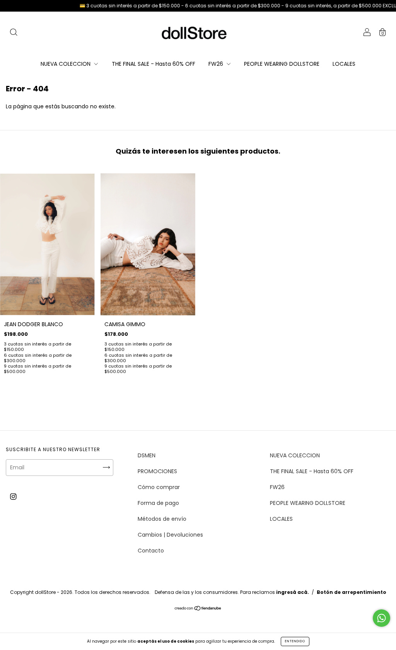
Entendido (295, 641)
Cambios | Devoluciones (170, 535)
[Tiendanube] (198, 609)
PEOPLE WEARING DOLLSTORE (281, 64)
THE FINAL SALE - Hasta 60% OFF (153, 64)
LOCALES (344, 64)
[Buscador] (13, 33)
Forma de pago (158, 503)
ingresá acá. (292, 592)
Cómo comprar (159, 487)
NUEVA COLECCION (66, 64)
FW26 (216, 64)
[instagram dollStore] (13, 497)
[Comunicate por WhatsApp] (381, 618)
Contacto (151, 550)
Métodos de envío (162, 519)
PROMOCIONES (157, 471)
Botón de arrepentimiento (351, 592)
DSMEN (146, 455)
